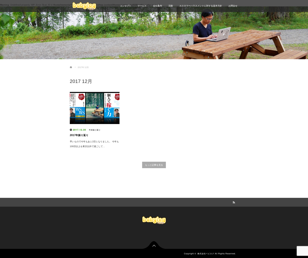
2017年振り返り (79, 135)
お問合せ (232, 5)
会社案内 (157, 5)
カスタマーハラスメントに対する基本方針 (200, 5)
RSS (233, 201)
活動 (170, 5)
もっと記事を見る (154, 165)
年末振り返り (94, 130)
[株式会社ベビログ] (84, 5)
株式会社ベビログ (205, 253)
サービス (142, 5)
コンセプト (125, 5)
